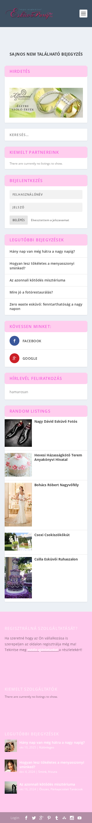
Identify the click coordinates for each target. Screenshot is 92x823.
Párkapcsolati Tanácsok (67, 789)
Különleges (46, 747)
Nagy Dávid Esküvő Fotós (55, 421)
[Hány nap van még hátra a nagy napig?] (11, 746)
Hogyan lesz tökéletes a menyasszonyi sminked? (42, 265)
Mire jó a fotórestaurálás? (31, 292)
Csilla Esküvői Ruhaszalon (56, 559)
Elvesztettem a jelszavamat (50, 220)
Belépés (19, 220)
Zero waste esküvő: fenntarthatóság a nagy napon (46, 306)
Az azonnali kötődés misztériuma (37, 280)
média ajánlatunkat (42, 649)
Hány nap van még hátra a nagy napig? (42, 251)
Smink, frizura (47, 772)
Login (15, 817)
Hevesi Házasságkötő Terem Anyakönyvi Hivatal (58, 457)
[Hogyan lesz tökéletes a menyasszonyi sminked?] (11, 766)
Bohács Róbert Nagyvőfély (56, 485)
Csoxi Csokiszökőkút (52, 535)
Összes (44, 789)
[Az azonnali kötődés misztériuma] (11, 787)
